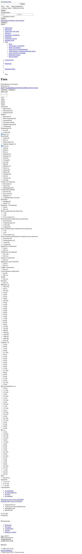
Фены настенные (14, 47)
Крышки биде (9, 40)
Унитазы (8, 33)
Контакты (8, 525)
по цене (7, 494)
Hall (10, 88)
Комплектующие (14, 55)
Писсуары (8, 29)
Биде (10, 44)
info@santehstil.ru (6, 550)
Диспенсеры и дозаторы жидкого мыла (22, 51)
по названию (9, 491)
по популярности (10, 492)
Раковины (8, 37)
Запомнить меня (8, 16)
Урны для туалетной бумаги (18, 49)
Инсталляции (13, 56)
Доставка (8, 527)
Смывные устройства (12, 35)
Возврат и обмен (10, 532)
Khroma (21, 88)
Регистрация (5, 20)
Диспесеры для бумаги (16, 46)
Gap (7, 88)
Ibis (13, 88)
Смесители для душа (12, 31)
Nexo (31, 88)
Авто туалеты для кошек (17, 53)
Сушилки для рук (11, 38)
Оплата (7, 530)
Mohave (27, 88)
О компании (9, 528)
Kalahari (16, 88)
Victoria (35, 88)
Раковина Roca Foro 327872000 (11, 501)
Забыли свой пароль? (17, 20)
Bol (2, 88)
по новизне (8, 496)
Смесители (8, 28)
